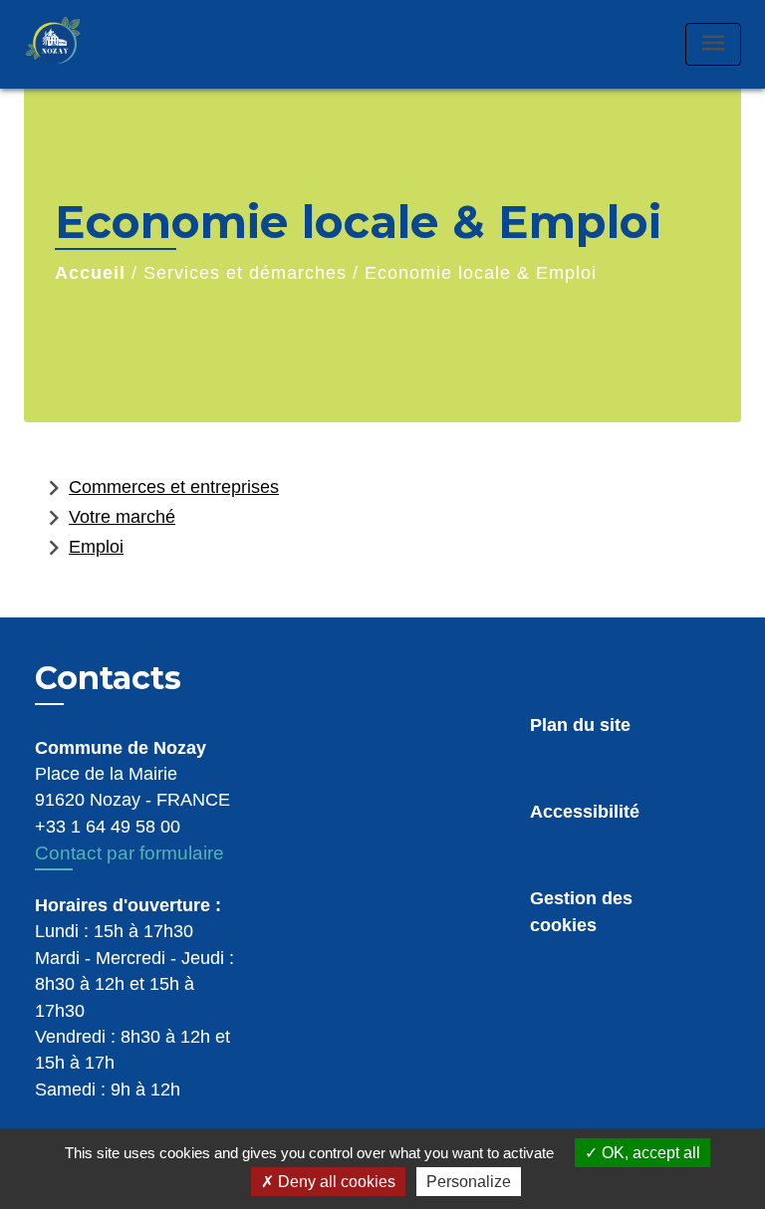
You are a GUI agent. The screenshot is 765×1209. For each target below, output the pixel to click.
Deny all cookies (334, 1181)
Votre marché (107, 518)
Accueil (90, 273)
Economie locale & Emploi (481, 273)
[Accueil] (74, 44)
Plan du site (580, 725)
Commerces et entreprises (159, 488)
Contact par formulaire (129, 853)
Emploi (81, 548)
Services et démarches (245, 273)
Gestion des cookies (581, 911)
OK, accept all (649, 1152)
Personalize (468, 1181)
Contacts (108, 678)
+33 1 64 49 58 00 (107, 827)
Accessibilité (584, 812)
